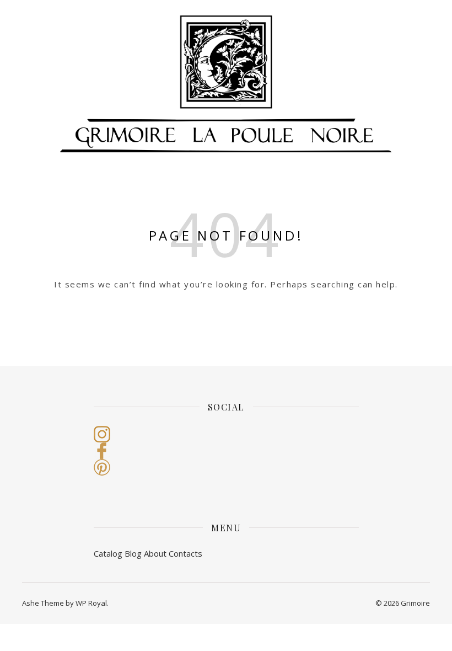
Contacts (185, 553)
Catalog (108, 553)
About (155, 553)
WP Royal (91, 603)
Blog (133, 553)
